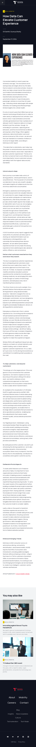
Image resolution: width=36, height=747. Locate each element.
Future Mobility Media (22, 574)
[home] (18, 2)
